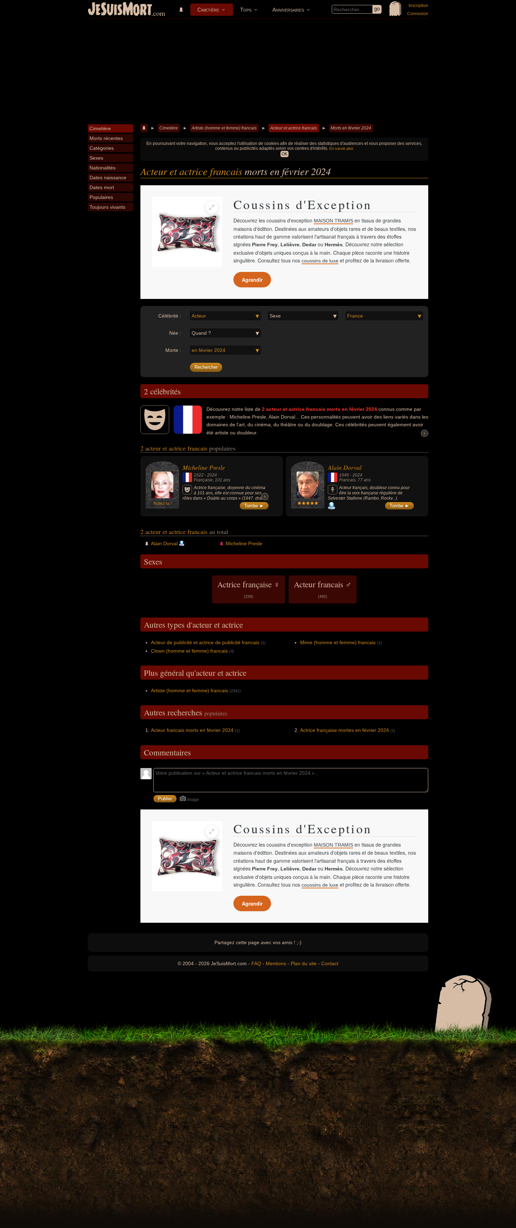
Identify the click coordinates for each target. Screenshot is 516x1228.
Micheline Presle (204, 467)
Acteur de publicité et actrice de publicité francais (205, 642)
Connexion (417, 13)
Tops (245, 10)
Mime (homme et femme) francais (338, 642)
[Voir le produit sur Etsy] (187, 232)
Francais (347, 480)
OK (284, 154)
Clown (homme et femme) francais (189, 651)
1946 (344, 475)
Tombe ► (254, 505)
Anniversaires (288, 10)
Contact (329, 963)
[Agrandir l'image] (211, 207)
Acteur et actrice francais (293, 128)
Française (203, 480)
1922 (199, 475)
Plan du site (304, 963)
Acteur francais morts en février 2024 (192, 730)
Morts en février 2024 (351, 128)
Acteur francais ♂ (322, 589)
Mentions (276, 963)
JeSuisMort (120, 10)
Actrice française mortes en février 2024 (344, 730)
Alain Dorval (345, 467)
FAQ (256, 963)
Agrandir (252, 279)
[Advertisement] (258, 71)
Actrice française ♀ (248, 589)
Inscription (418, 5)
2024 (212, 475)
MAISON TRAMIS (333, 220)
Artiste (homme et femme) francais (224, 128)
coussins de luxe (320, 260)
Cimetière (208, 10)
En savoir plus (341, 148)
